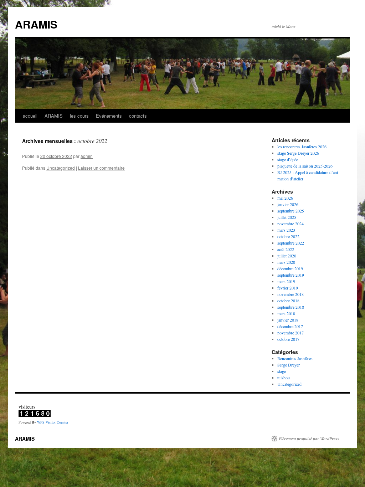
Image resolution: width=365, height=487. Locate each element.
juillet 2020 (286, 255)
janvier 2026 (287, 204)
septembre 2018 (290, 307)
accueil (30, 115)
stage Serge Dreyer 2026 (298, 153)
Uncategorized (60, 168)
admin (87, 156)
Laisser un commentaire (101, 168)
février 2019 (287, 288)
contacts (138, 115)
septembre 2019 (290, 275)
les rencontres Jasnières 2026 (302, 146)
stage (281, 371)
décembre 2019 (290, 268)
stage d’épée (287, 159)
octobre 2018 (288, 300)
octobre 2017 (288, 339)
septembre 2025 (290, 211)
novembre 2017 (290, 332)
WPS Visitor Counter (52, 422)
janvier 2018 (287, 320)
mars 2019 (286, 281)
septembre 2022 (290, 243)
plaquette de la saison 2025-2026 (305, 166)
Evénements (109, 115)
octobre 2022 (288, 236)
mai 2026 (285, 198)
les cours (79, 115)
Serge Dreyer (288, 365)
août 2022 (285, 249)
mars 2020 (286, 262)
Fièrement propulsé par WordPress (309, 438)
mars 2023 (286, 230)
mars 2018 (286, 313)
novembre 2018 (290, 294)
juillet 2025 (286, 217)
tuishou (283, 377)
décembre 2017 (290, 326)
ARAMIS (36, 24)
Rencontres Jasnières (295, 358)
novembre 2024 (290, 223)
